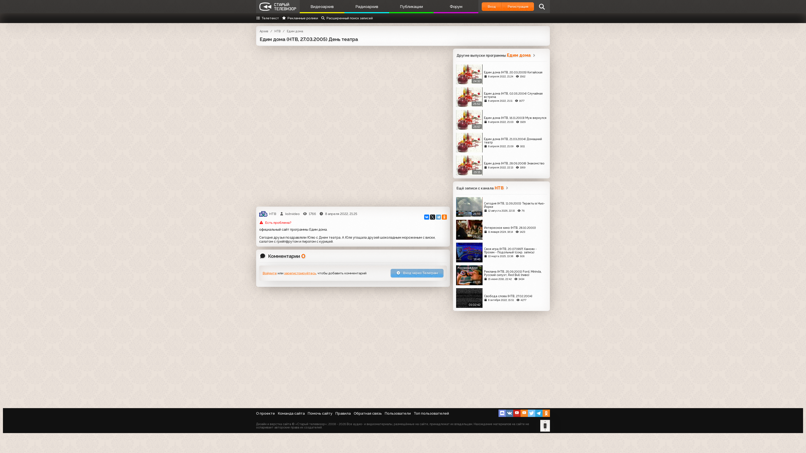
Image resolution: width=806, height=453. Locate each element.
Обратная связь (368, 413)
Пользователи (398, 413)
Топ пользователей (431, 413)
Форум (456, 6)
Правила (343, 413)
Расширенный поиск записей (349, 18)
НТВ (278, 31)
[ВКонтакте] (426, 217)
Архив (264, 31)
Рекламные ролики (302, 18)
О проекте (265, 413)
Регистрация (518, 7)
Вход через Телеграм (420, 273)
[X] (432, 217)
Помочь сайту (320, 413)
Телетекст (270, 18)
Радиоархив (366, 6)
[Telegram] (438, 217)
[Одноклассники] (444, 217)
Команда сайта (291, 413)
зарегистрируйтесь (300, 273)
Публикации (411, 6)
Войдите (270, 273)
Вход (492, 7)
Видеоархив (322, 6)
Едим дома (295, 31)
